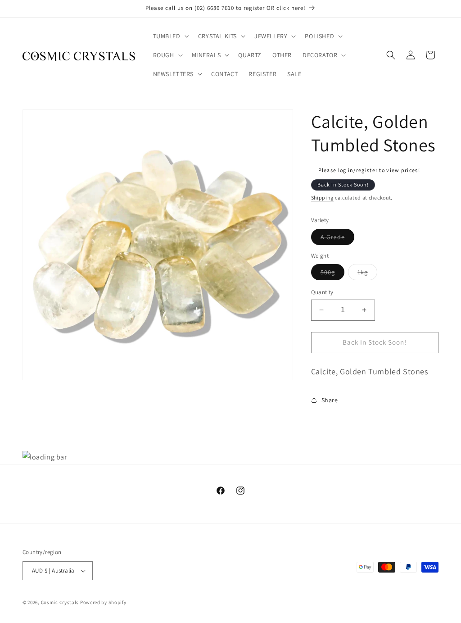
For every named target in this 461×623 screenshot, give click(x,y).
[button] (170, 36)
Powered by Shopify (103, 602)
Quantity (322, 292)
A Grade (337, 238)
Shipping (322, 197)
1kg (367, 274)
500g (332, 274)
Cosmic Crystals (60, 602)
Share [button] (329, 400)
